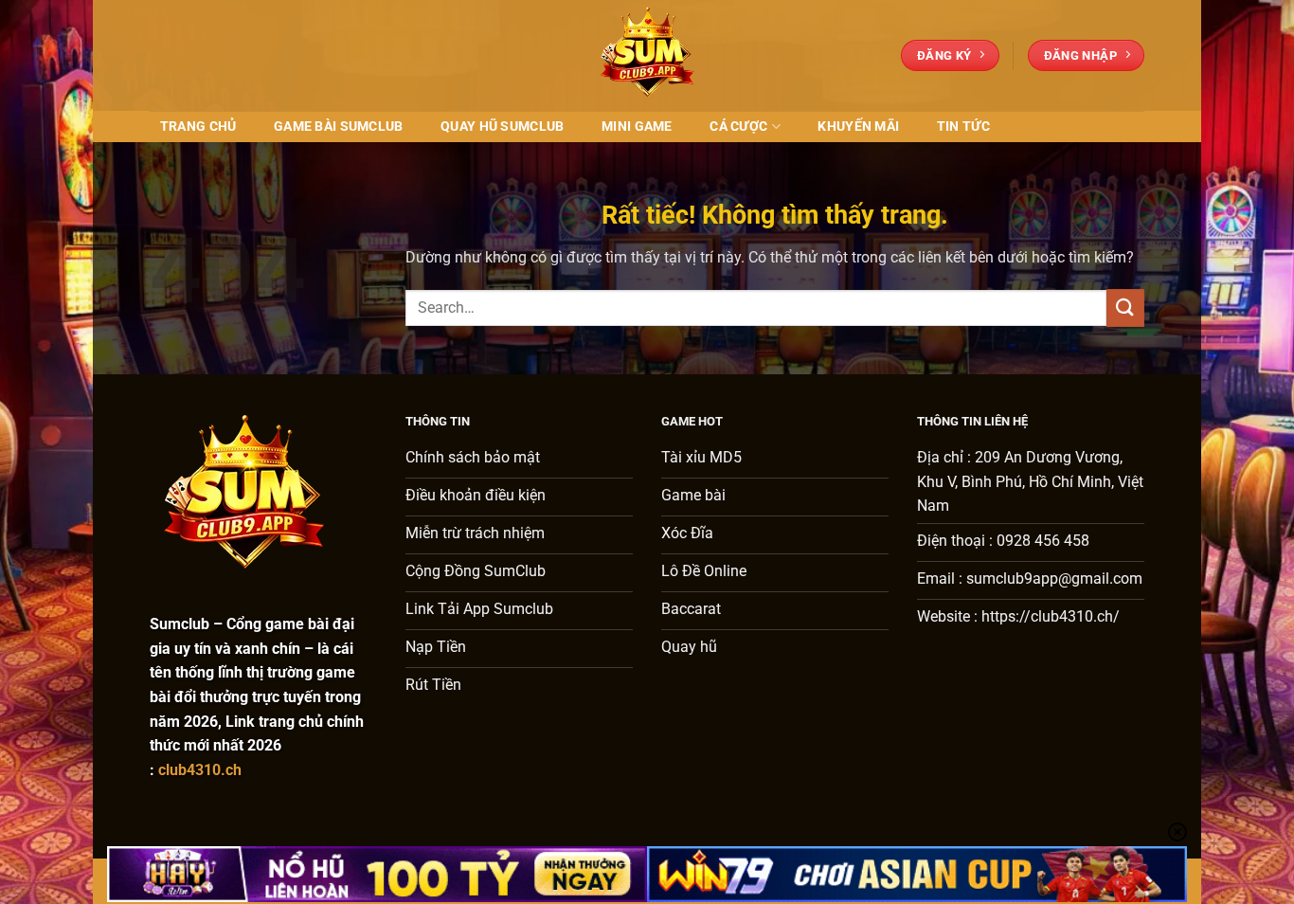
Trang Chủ (198, 126)
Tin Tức (963, 126)
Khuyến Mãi (858, 126)
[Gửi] (1125, 307)
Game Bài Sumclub (339, 126)
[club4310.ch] (647, 55)
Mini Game (637, 126)
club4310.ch (200, 770)
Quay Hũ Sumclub (502, 126)
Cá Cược (738, 126)
